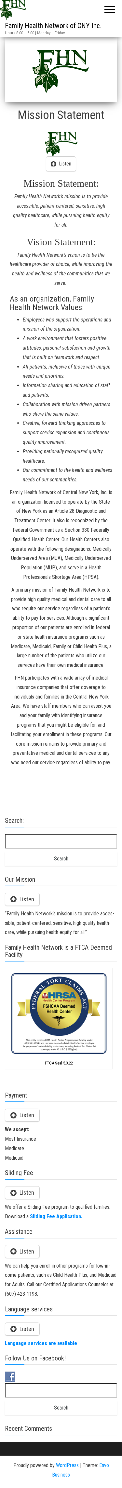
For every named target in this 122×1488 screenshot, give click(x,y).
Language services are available (41, 1343)
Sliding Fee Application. (56, 1216)
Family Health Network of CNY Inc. (53, 26)
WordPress (67, 1465)
